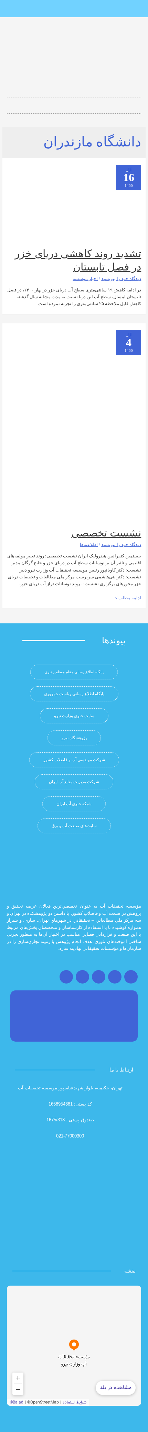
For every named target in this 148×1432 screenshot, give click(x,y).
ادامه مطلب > (128, 598)
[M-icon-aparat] (97, 9)
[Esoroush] (62, 9)
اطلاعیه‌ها (89, 544)
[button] (74, 103)
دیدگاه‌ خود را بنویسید (121, 278)
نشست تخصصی (106, 533)
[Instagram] (131, 977)
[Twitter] (114, 977)
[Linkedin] (85, 9)
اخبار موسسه (85, 278)
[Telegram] (98, 977)
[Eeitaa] (74, 9)
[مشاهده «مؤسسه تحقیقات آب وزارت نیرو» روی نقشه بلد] (74, 1346)
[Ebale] (51, 9)
